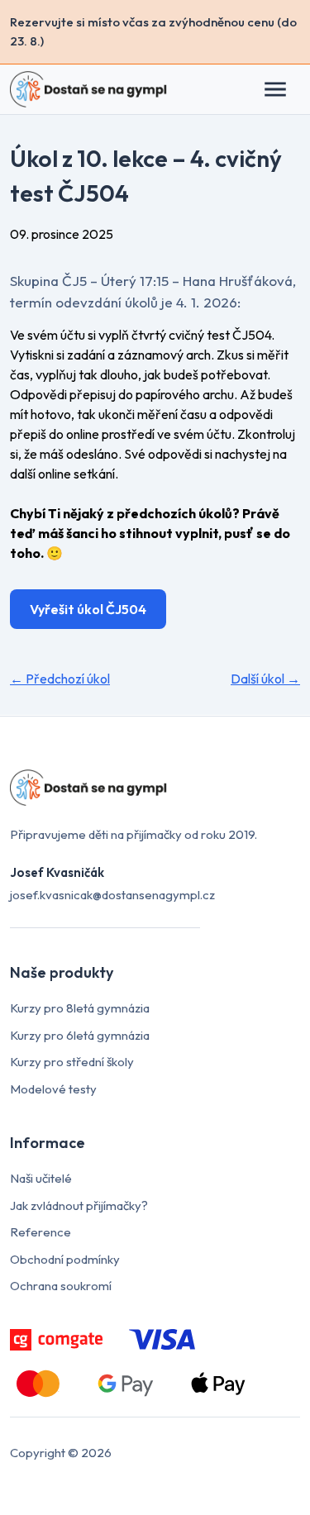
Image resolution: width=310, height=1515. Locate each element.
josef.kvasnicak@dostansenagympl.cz (112, 895)
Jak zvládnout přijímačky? (79, 1205)
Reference (40, 1232)
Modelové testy (53, 1089)
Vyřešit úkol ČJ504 (88, 609)
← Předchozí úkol (60, 678)
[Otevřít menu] (283, 89)
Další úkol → (265, 678)
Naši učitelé (41, 1178)
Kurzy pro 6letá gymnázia (80, 1035)
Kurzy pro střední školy (72, 1062)
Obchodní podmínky (65, 1259)
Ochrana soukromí (61, 1285)
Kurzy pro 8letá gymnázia (80, 1008)
